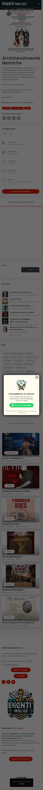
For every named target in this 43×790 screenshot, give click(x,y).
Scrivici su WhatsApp (21, 405)
